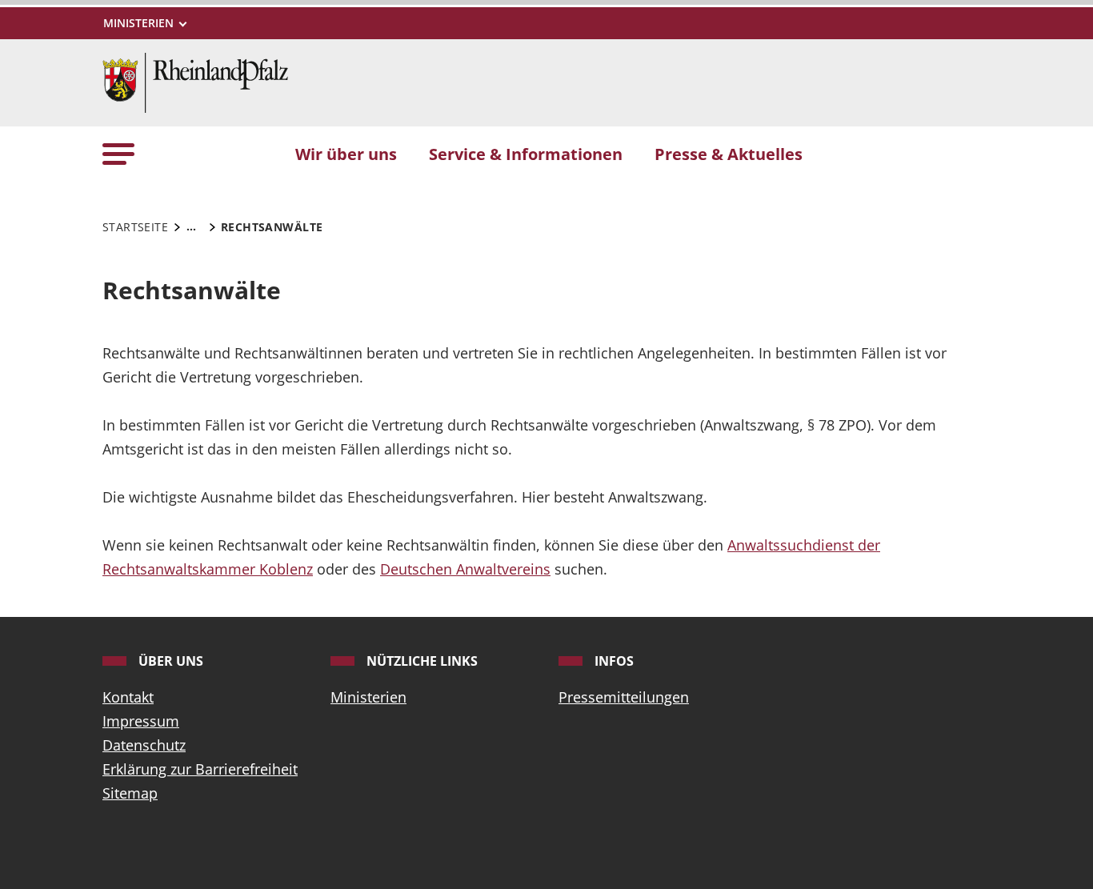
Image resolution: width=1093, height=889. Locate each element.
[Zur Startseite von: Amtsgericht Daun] (195, 80)
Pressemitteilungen (624, 697)
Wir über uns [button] (346, 153)
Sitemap (130, 793)
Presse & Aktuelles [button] (729, 153)
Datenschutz (144, 745)
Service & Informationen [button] (526, 153)
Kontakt (128, 697)
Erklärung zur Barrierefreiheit (200, 769)
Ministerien (368, 697)
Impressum (140, 721)
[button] (118, 153)
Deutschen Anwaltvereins (465, 569)
